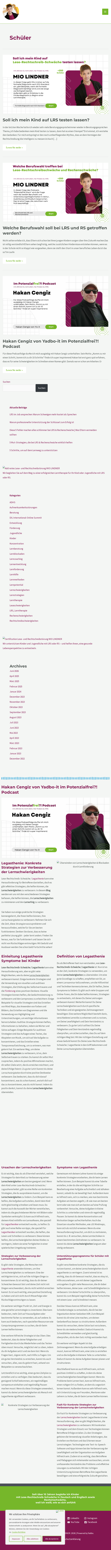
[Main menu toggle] (105, 12)
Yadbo (90, 1533)
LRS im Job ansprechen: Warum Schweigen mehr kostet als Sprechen (43, 414)
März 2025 (14, 681)
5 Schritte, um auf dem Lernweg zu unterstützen (33, 450)
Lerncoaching (16, 558)
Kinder (13, 538)
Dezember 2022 (17, 758)
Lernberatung (16, 548)
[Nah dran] (60, 1511)
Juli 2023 (14, 722)
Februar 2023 (16, 748)
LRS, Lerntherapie (18, 610)
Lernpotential (16, 584)
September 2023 (18, 712)
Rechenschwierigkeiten (21, 615)
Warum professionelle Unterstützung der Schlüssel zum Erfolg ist (42, 422)
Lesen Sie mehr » (14, 146)
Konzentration (17, 543)
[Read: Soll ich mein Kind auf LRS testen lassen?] (55, 84)
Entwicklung (16, 522)
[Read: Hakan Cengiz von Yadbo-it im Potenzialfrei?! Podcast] (55, 305)
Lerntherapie (16, 600)
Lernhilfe (14, 574)
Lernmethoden (17, 579)
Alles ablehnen (32, 1539)
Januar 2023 (15, 753)
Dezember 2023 (17, 696)
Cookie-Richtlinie (18, 1532)
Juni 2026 (14, 671)
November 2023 (17, 701)
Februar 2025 (16, 686)
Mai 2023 (14, 732)
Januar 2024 (15, 691)
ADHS (12, 502)
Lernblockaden (17, 553)
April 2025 (14, 676)
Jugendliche (16, 533)
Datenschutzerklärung (69, 1539)
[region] (35, 1527)
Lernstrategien (17, 595)
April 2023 (14, 738)
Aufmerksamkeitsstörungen (23, 507)
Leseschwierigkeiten (20, 605)
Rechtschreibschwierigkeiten (24, 620)
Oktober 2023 (16, 707)
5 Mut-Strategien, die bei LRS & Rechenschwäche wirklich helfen (41, 442)
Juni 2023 (14, 727)
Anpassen (16, 1539)
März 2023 (14, 743)
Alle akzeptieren (51, 1539)
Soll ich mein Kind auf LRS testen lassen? (46, 119)
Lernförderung (17, 569)
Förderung (15, 528)
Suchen (6, 381)
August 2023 (15, 717)
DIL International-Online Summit (26, 517)
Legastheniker (12, 1224)
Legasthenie (38, 878)
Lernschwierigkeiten (20, 589)
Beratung (14, 512)
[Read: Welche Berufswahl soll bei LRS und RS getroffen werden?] (55, 191)
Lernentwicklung (18, 564)
